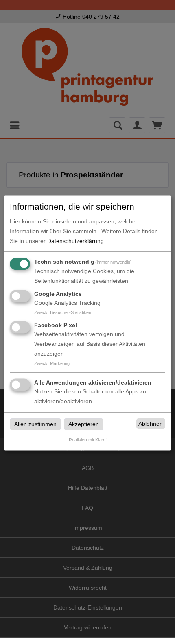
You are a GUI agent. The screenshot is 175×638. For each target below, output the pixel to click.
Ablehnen (150, 423)
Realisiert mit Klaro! (88, 440)
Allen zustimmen (35, 424)
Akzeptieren (83, 424)
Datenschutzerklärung (75, 241)
